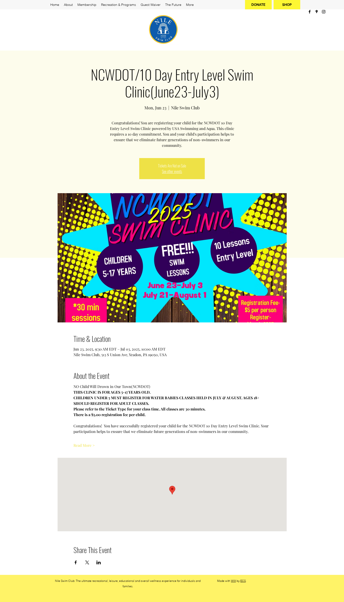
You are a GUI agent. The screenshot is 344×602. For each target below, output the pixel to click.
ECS (243, 581)
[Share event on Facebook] (75, 562)
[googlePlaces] (316, 11)
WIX (233, 581)
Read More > (84, 445)
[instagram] (323, 11)
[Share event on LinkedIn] (98, 562)
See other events (172, 171)
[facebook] (309, 11)
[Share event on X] (87, 562)
